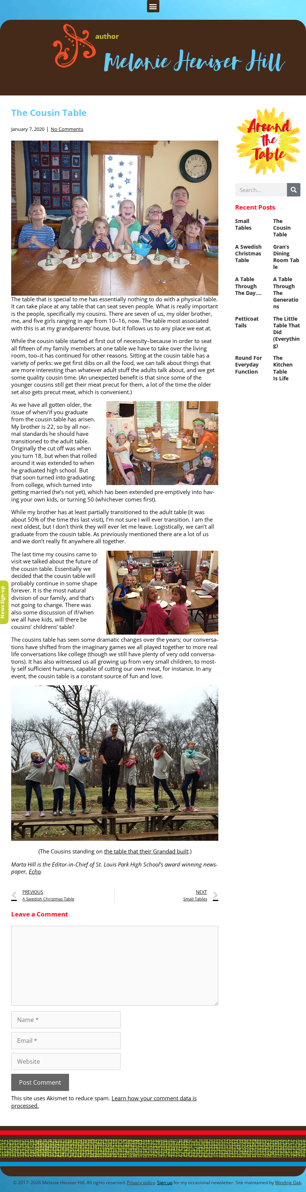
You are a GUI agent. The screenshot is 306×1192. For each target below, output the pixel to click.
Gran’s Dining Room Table (286, 256)
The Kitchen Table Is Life (283, 368)
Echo (35, 871)
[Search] (293, 189)
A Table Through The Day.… (248, 286)
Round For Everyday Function (248, 365)
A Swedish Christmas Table (248, 253)
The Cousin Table (282, 228)
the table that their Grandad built (146, 851)
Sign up (164, 1182)
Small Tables (243, 224)
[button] (153, 6)
